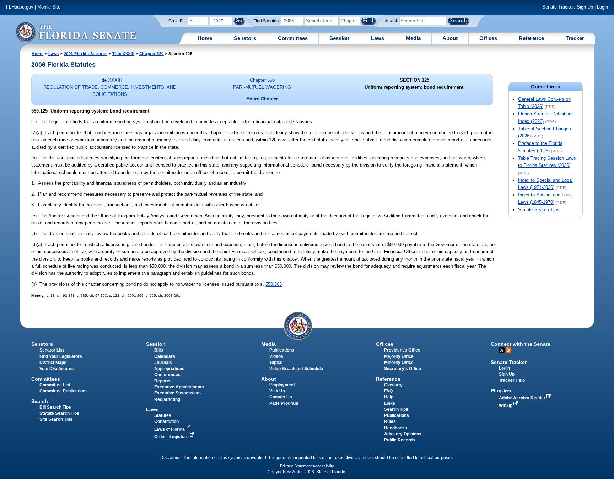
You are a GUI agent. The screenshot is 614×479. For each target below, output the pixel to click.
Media (413, 38)
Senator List (51, 350)
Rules (390, 421)
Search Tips (396, 409)
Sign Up (585, 7)
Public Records (399, 440)
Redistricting (167, 399)
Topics (275, 362)
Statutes (162, 415)
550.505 (273, 284)
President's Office (402, 350)
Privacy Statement (296, 466)
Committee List (54, 385)
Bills (158, 350)
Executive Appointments (179, 387)
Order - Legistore (172, 437)
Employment (282, 385)
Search (391, 20)
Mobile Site (48, 7)
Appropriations (169, 368)
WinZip (506, 405)
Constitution (166, 421)
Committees (293, 38)
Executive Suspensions (178, 393)
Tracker (575, 38)
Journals (163, 362)
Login (602, 7)
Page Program (283, 403)
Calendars (164, 356)
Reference (531, 38)
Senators (245, 38)
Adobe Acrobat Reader (522, 398)
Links (389, 403)
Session (339, 38)
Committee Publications (63, 391)
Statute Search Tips (538, 209)
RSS (508, 350)
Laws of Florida (170, 429)
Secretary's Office (402, 368)
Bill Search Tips (55, 407)
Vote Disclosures (56, 368)
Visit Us (277, 391)
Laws (377, 38)
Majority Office (399, 356)
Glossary (393, 385)
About (450, 38)
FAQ (388, 391)
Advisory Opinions (402, 434)
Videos (276, 356)
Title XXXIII (123, 53)
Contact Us (280, 397)
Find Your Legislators (60, 356)
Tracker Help (512, 380)
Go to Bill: (177, 21)
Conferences (167, 374)
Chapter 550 (151, 53)
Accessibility (323, 466)
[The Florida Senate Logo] (75, 31)
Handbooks (395, 428)
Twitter (502, 350)
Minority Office (399, 362)
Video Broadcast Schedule (296, 368)
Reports (162, 381)
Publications (281, 350)
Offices (488, 38)
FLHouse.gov (19, 7)
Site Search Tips (55, 419)
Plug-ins (501, 390)
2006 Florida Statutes (85, 53)
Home (205, 38)
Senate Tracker (509, 362)
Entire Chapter (262, 99)
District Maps (52, 362)
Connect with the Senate (520, 344)
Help (388, 397)
